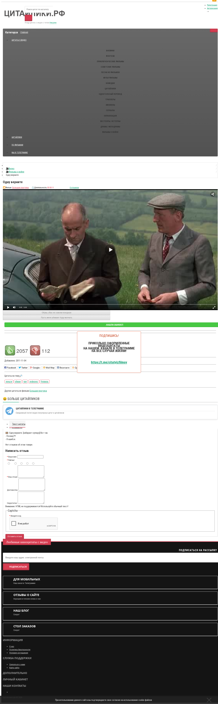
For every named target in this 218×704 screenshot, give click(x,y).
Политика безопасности (19, 649)
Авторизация (212, 8)
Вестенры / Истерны (110, 121)
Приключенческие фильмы (110, 61)
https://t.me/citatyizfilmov (109, 362)
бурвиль (45, 381)
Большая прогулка (20, 187)
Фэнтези (110, 56)
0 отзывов (74, 187)
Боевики (110, 51)
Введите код (16, 516)
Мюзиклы (110, 105)
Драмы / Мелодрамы (110, 127)
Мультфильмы (110, 78)
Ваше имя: (12, 457)
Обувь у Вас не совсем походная (56, 313)
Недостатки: (12, 503)
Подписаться (18, 566)
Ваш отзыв (12, 477)
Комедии (110, 83)
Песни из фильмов (110, 72)
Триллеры (110, 99)
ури (25, 381)
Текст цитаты (18, 424)
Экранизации (110, 116)
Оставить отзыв (15, 536)
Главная (24, 32)
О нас (11, 646)
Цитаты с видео (19, 40)
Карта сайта (14, 667)
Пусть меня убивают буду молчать (56, 318)
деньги (9, 381)
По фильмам (17, 145)
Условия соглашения (18, 653)
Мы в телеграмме (21, 151)
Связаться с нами (17, 664)
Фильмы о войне (110, 132)
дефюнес (33, 381)
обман (18, 381)
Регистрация (212, 5)
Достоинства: (12, 490)
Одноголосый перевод (110, 94)
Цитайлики (110, 89)
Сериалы (110, 110)
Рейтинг (11, 460)
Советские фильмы (110, 67)
